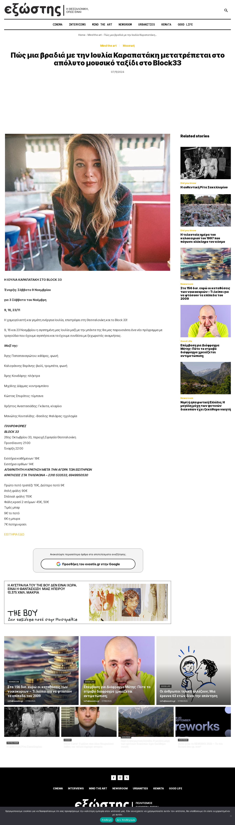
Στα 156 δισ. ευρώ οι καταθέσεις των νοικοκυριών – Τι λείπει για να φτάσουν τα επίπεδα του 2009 (205, 293)
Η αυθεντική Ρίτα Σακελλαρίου (204, 187)
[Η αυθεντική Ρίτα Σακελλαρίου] (205, 163)
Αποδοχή (107, 819)
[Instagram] (120, 777)
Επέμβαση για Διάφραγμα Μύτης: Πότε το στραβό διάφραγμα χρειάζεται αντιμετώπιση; (199, 351)
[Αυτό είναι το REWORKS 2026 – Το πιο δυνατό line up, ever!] (203, 722)
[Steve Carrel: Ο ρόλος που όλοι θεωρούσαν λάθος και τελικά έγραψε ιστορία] (89, 722)
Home (81, 34)
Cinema (68, 740)
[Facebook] (113, 777)
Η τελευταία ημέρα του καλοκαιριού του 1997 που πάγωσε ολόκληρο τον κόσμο (202, 238)
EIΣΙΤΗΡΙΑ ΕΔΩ (14, 534)
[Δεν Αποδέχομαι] (230, 816)
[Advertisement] (117, 108)
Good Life (186, 341)
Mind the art (95, 34)
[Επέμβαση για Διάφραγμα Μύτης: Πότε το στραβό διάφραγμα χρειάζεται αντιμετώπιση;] (205, 321)
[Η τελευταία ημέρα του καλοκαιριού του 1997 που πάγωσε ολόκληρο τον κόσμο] (205, 210)
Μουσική (129, 45)
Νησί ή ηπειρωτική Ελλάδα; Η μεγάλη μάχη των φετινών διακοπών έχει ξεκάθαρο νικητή (205, 406)
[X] (126, 777)
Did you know (188, 183)
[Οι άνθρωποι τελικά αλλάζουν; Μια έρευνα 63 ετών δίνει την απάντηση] (193, 670)
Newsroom (186, 284)
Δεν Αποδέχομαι (126, 819)
